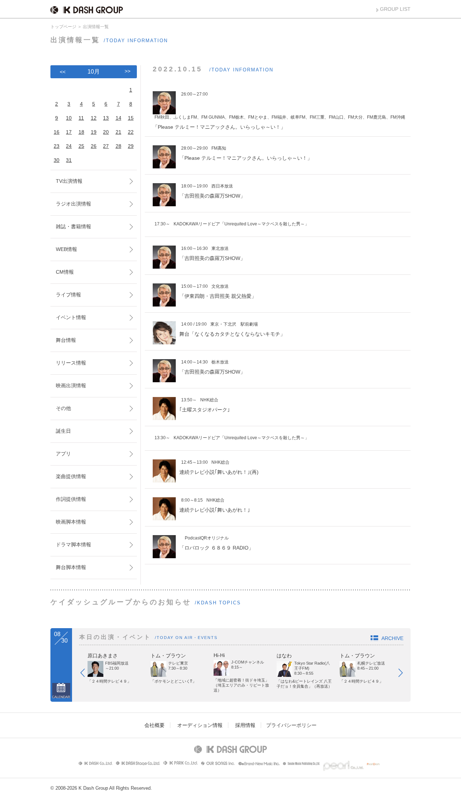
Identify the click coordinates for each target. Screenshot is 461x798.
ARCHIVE (392, 638)
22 (131, 132)
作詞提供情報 (71, 499)
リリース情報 (71, 363)
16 (56, 132)
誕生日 (63, 431)
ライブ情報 (68, 294)
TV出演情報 (69, 181)
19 (94, 132)
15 (131, 118)
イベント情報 (71, 317)
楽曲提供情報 (71, 476)
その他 (63, 408)
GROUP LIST (395, 9)
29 (131, 146)
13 (106, 118)
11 (81, 118)
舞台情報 (66, 340)
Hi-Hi (219, 655)
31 (69, 160)
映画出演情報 (71, 385)
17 (69, 132)
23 (56, 146)
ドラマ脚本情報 (73, 544)
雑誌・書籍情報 (73, 226)
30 (56, 160)
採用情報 (245, 725)
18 (81, 132)
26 (94, 146)
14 (118, 118)
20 (106, 132)
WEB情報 (66, 249)
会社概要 (154, 725)
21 (118, 132)
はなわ (284, 655)
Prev (86, 674)
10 (69, 118)
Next (404, 674)
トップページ (63, 26)
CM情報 (65, 272)
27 (106, 146)
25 (81, 146)
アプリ (63, 454)
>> (127, 71)
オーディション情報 (200, 725)
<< (63, 72)
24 (69, 146)
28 (118, 146)
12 (94, 118)
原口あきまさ (103, 655)
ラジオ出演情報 (73, 204)
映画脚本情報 (71, 522)
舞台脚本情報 (71, 567)
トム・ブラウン (168, 655)
